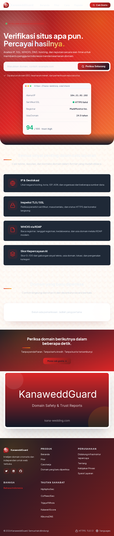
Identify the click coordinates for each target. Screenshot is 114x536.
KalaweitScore (48, 509)
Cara (66, 5)
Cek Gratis (101, 5)
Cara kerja (46, 464)
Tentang (82, 463)
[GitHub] (20, 471)
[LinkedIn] (13, 471)
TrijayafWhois (48, 502)
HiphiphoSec (47, 489)
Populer (78, 5)
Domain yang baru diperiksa (55, 469)
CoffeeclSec (47, 496)
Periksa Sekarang (95, 66)
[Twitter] (6, 471)
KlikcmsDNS (47, 516)
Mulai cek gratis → (57, 361)
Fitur (56, 5)
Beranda (44, 5)
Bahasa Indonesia (13, 488)
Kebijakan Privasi (86, 468)
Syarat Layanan (85, 473)
